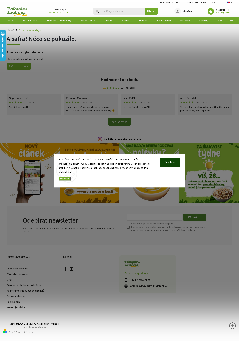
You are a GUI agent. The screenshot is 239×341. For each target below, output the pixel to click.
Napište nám (13, 302)
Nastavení (64, 178)
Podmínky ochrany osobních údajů (25, 291)
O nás (215, 2)
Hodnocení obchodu (170, 2)
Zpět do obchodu (19, 66)
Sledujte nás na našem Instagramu (122, 139)
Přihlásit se (194, 217)
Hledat (151, 11)
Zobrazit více (119, 122)
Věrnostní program (196, 2)
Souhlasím (170, 162)
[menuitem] (12, 20)
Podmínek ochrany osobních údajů (147, 227)
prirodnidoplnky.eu (72, 269)
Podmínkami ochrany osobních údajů (99, 168)
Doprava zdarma (16, 296)
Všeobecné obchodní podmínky (24, 285)
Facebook (65, 269)
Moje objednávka (16, 307)
